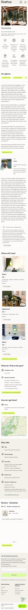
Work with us (3, 592)
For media (17, 588)
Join (2, 588)
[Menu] (25, 2)
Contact (2, 594)
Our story (3, 587)
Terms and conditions (19, 590)
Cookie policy (17, 593)
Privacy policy (17, 592)
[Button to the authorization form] (20, 2)
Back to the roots (4, 590)
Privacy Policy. (23, 579)
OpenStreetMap (18, 435)
